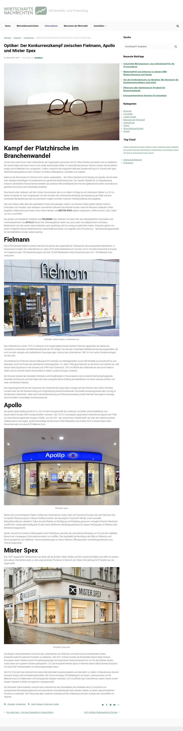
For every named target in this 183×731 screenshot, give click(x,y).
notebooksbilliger (156, 150)
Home (8, 26)
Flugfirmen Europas (164, 147)
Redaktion (39, 58)
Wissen (126, 131)
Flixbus (154, 147)
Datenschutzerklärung (132, 160)
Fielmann (39, 704)
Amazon (126, 147)
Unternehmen (51, 26)
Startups (129, 153)
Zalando (151, 153)
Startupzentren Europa (140, 153)
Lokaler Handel (129, 117)
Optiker (56, 704)
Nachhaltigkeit (145, 150)
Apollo (33, 704)
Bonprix (136, 147)
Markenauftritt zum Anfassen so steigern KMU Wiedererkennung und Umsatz (145, 73)
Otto (124, 153)
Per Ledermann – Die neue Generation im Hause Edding (29, 712)
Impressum (128, 163)
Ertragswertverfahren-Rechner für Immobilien (145, 96)
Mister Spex (48, 704)
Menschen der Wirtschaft (76, 26)
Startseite (7, 38)
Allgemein (17, 38)
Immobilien (99, 26)
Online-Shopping (167, 150)
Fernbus (142, 147)
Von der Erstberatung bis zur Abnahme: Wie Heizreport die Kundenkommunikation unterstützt (150, 81)
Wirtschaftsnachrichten (28, 26)
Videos (126, 125)
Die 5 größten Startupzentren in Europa (100, 712)
